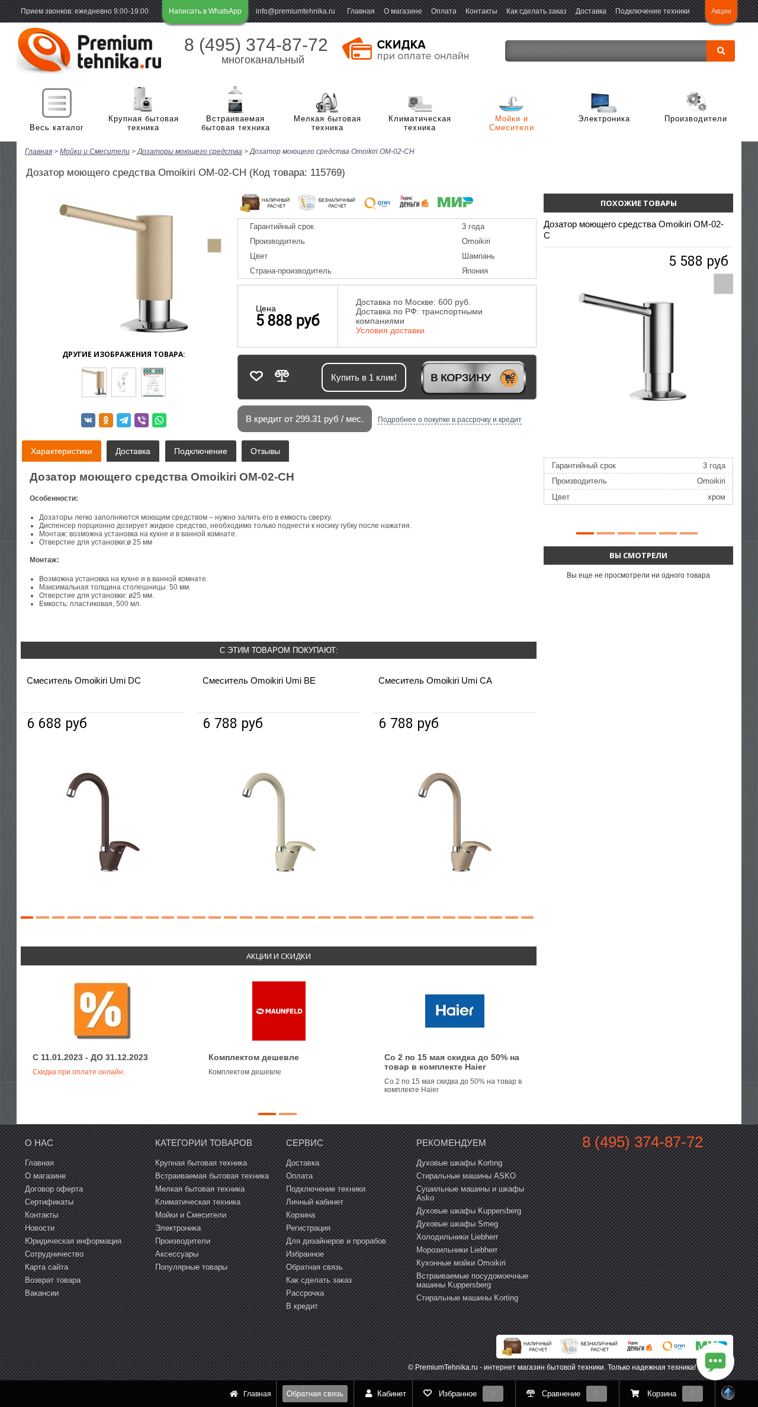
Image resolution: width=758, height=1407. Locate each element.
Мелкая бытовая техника (327, 123)
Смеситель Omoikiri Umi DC (84, 680)
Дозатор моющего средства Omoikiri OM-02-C (634, 229)
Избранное (305, 1254)
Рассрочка (305, 1293)
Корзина (300, 1214)
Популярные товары (191, 1267)
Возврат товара (53, 1280)
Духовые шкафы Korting (459, 1162)
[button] (27, 917)
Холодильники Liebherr (457, 1236)
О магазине (403, 11)
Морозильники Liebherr (456, 1249)
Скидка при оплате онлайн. (79, 1072)
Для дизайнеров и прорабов (336, 1241)
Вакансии (42, 1293)
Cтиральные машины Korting (467, 1297)
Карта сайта (46, 1267)
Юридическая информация (73, 1241)
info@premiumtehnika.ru (295, 11)
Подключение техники (652, 11)
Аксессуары (176, 1254)
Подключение (200, 451)
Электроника (604, 118)
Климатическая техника (419, 123)
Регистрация (308, 1228)
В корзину (460, 378)
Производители (695, 118)
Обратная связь (315, 1393)
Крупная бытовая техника (143, 123)
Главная (361, 11)
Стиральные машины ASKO (466, 1175)
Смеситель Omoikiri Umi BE (259, 680)
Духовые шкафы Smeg (457, 1223)
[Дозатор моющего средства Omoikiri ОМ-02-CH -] (94, 382)
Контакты (481, 11)
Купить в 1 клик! (364, 377)
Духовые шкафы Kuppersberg (468, 1210)
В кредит (302, 1306)
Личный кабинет (314, 1201)
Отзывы (265, 451)
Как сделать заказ (536, 11)
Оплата (444, 11)
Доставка (591, 11)
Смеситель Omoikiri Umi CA (435, 680)
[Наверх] (728, 1394)
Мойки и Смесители (511, 123)
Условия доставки (390, 330)
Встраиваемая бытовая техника (235, 123)
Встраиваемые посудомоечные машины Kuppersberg (472, 1280)
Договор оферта (54, 1188)
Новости (39, 1228)
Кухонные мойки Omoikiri (461, 1262)
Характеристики (61, 451)
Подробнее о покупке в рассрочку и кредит (450, 420)
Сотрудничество (54, 1254)
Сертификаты (49, 1201)
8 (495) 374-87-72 (256, 44)
